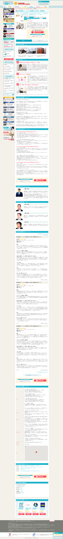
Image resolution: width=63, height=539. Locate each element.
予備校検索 (10, 6)
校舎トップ (24, 40)
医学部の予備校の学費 (8, 69)
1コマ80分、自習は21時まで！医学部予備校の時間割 (9, 86)
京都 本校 (21, 491)
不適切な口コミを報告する (44, 279)
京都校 (23, 486)
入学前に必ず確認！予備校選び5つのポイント (9, 83)
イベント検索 (24, 6)
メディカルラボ (9, 51)
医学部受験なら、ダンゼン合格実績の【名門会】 (25, 8)
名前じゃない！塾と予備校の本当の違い (9, 91)
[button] (47, 51)
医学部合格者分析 (7, 73)
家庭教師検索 (17, 6)
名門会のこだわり (22, 469)
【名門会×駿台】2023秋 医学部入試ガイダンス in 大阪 (27, 468)
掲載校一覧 (38, 6)
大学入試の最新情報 (7, 66)
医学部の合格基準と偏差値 (8, 71)
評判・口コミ (40, 40)
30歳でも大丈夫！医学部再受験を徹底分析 (9, 64)
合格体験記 (31, 6)
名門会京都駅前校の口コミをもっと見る (31, 375)
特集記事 (45, 6)
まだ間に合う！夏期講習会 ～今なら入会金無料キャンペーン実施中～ (29, 465)
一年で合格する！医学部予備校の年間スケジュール (9, 88)
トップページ (16, 8)
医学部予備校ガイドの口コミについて (43, 233)
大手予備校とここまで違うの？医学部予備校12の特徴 (9, 78)
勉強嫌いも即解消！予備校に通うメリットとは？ (9, 81)
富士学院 (8, 53)
